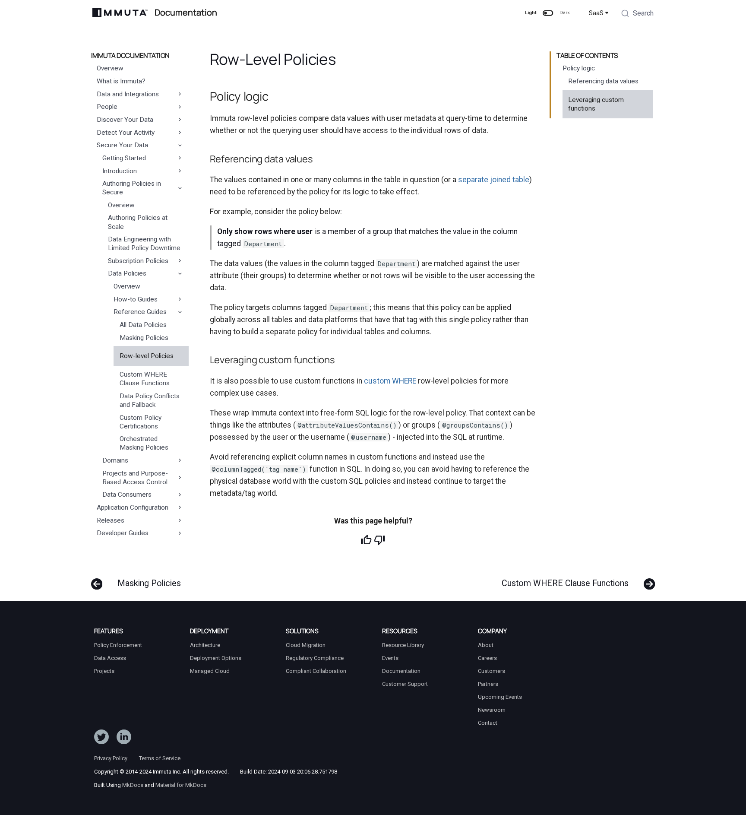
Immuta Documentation (130, 55)
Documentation (401, 671)
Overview (110, 68)
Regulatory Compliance (315, 658)
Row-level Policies (147, 356)
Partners (488, 684)
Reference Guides (140, 312)
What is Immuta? (121, 81)
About (485, 645)
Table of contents (587, 55)
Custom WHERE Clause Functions (145, 379)
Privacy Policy (110, 758)
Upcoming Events (500, 697)
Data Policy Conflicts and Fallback (150, 400)
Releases (110, 520)
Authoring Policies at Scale (138, 222)
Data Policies (127, 273)
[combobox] (637, 14)
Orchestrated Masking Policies (144, 443)
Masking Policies (144, 338)
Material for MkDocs (180, 785)
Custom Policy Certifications (140, 422)
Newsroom (492, 710)
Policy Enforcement (118, 645)
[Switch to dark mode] (547, 12)
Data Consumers (127, 494)
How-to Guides (136, 299)
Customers (491, 671)
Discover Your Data (125, 120)
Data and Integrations (128, 94)
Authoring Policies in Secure (131, 188)
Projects (104, 671)
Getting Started (124, 158)
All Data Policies (143, 325)
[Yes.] (366, 539)
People (107, 107)
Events (390, 658)
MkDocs (132, 785)
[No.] (379, 539)
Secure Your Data (122, 145)
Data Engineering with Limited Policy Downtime (144, 243)
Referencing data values (603, 81)
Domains (115, 460)
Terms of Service (159, 758)
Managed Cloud (210, 671)
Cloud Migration (306, 645)
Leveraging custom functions (596, 104)
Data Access (110, 658)
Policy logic (579, 68)
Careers (487, 658)
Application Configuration (132, 507)
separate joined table (493, 179)
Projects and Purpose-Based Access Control (135, 477)
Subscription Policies (138, 261)
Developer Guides (123, 533)
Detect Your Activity (126, 132)
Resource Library (403, 645)
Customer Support (405, 684)
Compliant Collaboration (316, 671)
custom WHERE (390, 381)
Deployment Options (215, 658)
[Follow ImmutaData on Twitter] (101, 738)
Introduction (119, 171)
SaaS (596, 13)
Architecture (205, 645)
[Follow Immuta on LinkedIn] (124, 738)
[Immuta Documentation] (120, 13)
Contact (487, 723)
